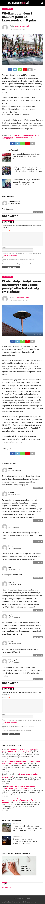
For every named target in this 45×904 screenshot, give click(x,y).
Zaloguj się (6, 887)
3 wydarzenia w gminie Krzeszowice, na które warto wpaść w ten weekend (22, 750)
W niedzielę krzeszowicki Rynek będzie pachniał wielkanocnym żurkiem (26, 156)
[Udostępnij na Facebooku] (10, 69)
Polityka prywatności (22, 898)
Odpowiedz (38, 212)
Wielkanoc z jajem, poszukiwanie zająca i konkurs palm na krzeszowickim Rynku (27, 182)
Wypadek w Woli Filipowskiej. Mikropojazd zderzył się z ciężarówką (21, 762)
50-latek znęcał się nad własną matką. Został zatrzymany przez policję (20, 787)
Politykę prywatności (10, 255)
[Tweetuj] (15, 69)
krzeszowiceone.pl (22, 26)
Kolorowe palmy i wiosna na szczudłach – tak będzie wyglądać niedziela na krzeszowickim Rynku (27, 169)
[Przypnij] (24, 69)
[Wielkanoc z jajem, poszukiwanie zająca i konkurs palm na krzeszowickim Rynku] (6, 183)
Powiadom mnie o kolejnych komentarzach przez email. (19, 259)
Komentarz (6, 231)
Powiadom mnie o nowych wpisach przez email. (16, 264)
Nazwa (4, 247)
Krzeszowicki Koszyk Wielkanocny (17, 138)
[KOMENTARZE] (34, 69)
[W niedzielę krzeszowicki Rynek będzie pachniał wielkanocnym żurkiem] (6, 157)
